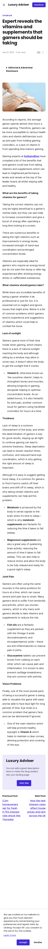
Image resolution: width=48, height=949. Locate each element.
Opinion (7, 15)
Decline (38, 942)
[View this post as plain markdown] (38, 52)
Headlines (39, 5)
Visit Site (24, 783)
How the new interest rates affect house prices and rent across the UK (36, 808)
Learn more (10, 935)
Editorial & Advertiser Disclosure (19, 69)
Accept (23, 942)
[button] (4, 5)
